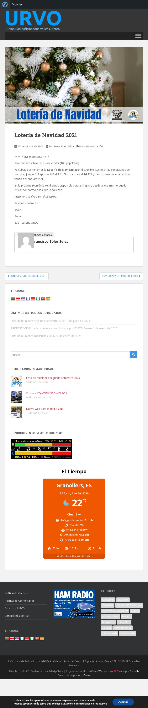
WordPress (84, 675)
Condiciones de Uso (17, 616)
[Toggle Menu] (138, 35)
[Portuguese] (43, 299)
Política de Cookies (16, 593)
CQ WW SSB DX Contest (129, 605)
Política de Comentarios (19, 600)
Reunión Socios (123, 627)
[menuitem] (5, 4)
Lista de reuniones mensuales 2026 (33, 336)
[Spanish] (48, 299)
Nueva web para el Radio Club (44, 409)
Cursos (135, 611)
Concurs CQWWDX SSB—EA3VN (46, 393)
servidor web (109, 633)
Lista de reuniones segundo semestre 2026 (38, 321)
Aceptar (123, 702)
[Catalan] (18, 299)
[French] (28, 299)
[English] (23, 299)
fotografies (124, 622)
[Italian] (38, 299)
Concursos (108, 599)
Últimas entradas (42, 234)
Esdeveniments (110, 616)
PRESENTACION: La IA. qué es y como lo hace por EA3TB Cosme (51, 328)
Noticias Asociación (91, 146)
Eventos (126, 616)
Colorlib (134, 671)
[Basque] (13, 299)
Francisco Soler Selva (61, 146)
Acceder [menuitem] (17, 4)
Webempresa (105, 671)
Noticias (106, 627)
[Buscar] (133, 354)
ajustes (103, 703)
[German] (33, 299)
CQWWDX (123, 599)
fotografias (108, 622)
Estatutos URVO (15, 608)
